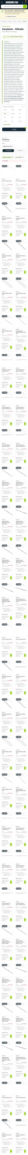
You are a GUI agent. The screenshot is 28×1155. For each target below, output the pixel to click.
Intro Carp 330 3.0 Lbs (6, 181)
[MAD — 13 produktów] (14, 117)
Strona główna (4, 21)
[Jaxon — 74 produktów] (6, 109)
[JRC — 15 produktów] (21, 113)
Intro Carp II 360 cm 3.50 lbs (20, 219)
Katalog (9, 21)
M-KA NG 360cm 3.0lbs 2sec (7, 294)
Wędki (14, 21)
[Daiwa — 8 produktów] (21, 117)
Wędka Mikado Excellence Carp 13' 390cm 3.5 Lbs (6, 561)
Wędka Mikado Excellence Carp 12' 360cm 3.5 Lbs (20, 484)
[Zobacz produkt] (11, 197)
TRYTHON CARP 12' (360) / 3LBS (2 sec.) (20, 408)
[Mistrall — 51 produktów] (14, 109)
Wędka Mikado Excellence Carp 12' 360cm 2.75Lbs (6, 484)
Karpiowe (19, 21)
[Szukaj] (25, 6)
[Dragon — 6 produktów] (6, 121)
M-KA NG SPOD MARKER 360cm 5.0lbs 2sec (20, 332)
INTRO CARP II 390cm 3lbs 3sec (20, 256)
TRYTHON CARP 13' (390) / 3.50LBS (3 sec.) (20, 445)
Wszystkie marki (6, 124)
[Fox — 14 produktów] (6, 117)
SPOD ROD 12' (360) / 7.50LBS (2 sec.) (6, 370)
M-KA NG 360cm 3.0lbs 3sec (21, 294)
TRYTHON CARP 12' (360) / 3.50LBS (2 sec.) (6, 408)
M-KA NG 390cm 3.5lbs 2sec (7, 331)
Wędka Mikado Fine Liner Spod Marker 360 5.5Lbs (21, 600)
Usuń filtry (6, 160)
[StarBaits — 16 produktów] (14, 113)
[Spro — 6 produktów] (14, 121)
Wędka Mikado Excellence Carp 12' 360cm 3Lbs (6, 523)
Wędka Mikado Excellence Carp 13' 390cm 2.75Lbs (20, 523)
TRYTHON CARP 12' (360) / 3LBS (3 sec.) (6, 445)
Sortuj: (3, 143)
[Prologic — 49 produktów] (21, 109)
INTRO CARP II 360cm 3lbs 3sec (6, 256)
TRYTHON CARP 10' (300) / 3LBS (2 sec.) (20, 370)
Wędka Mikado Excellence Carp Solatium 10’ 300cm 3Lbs (6, 601)
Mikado (24, 21)
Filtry (19, 129)
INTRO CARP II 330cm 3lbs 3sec (6, 219)
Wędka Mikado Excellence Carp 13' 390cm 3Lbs (20, 561)
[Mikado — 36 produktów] (6, 113)
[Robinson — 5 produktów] (21, 121)
